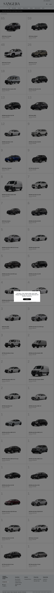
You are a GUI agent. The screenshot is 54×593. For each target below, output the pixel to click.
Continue (27, 299)
